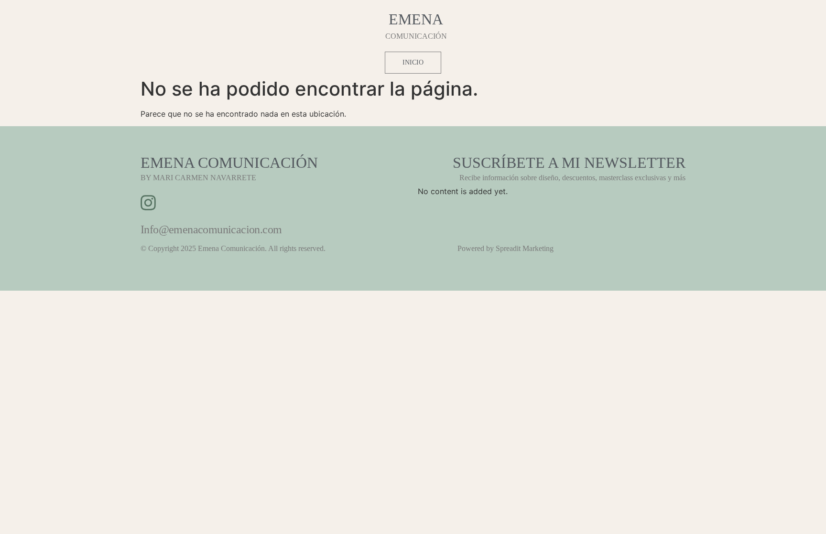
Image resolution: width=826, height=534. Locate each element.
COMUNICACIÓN (416, 36)
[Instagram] (148, 202)
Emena (416, 19)
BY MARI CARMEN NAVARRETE (198, 178)
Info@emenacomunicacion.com (211, 229)
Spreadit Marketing (525, 248)
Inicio (413, 62)
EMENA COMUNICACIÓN (229, 162)
